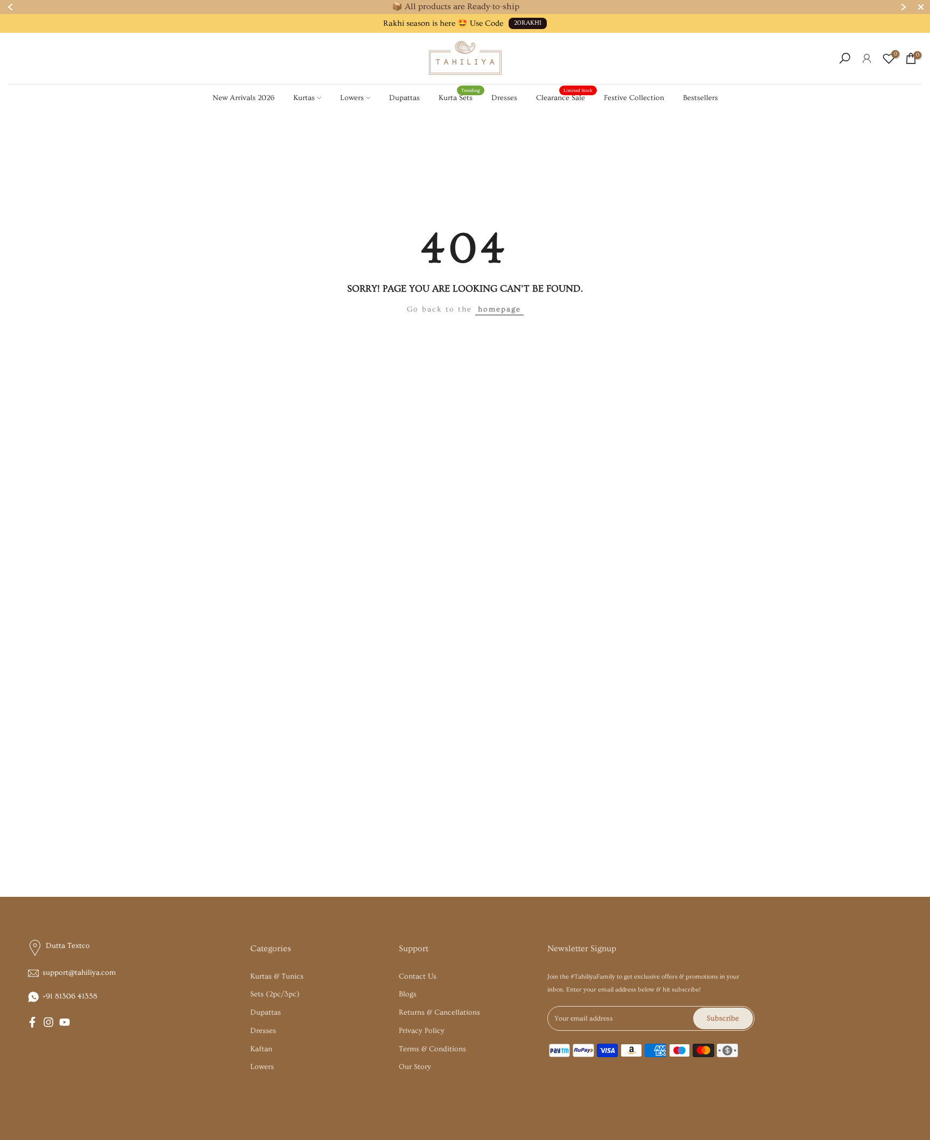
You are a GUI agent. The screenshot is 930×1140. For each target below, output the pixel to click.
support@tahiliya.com (79, 972)
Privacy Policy (422, 1030)
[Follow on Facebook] (32, 1022)
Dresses (504, 98)
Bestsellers (700, 98)
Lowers (352, 98)
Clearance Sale (564, 96)
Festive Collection (634, 98)
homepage (499, 309)
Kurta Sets (460, 96)
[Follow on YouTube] (64, 1022)
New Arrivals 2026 (243, 98)
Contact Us (417, 976)
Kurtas (304, 98)
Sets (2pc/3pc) (275, 994)
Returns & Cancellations (439, 1012)
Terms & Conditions (432, 1049)
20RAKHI (527, 22)
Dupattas (404, 98)
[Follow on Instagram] (48, 1022)
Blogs (408, 994)
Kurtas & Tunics (277, 976)
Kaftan (261, 1049)
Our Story (415, 1067)
